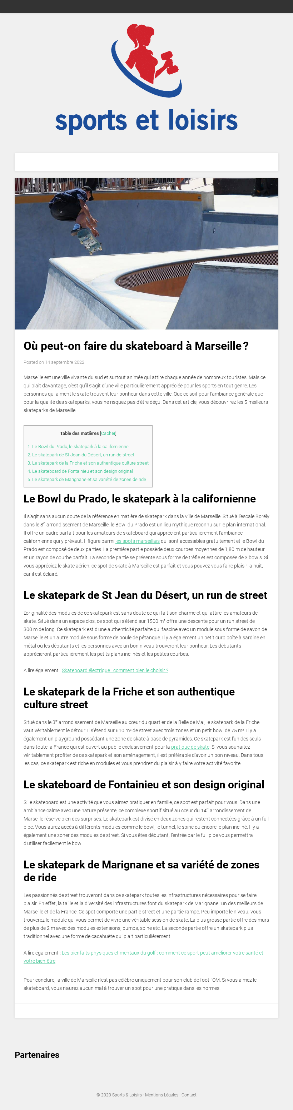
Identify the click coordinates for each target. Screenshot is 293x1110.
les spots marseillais (137, 541)
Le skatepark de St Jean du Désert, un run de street (81, 454)
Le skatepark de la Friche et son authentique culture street (88, 463)
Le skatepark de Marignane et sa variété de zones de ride (87, 479)
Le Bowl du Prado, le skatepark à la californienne (78, 446)
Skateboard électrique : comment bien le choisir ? (115, 670)
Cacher (108, 433)
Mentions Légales (161, 1094)
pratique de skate (190, 747)
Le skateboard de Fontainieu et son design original (80, 471)
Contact (189, 1094)
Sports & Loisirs (127, 1094)
